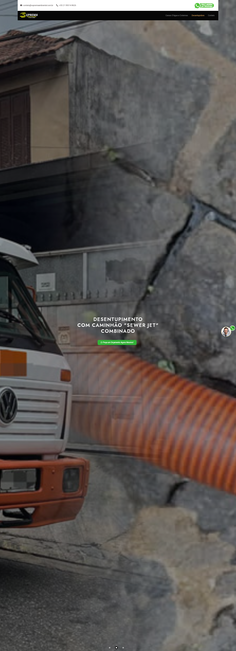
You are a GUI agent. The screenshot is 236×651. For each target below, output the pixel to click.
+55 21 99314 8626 (67, 5)
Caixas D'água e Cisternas (177, 15)
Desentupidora (198, 15)
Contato (211, 15)
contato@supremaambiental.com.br (38, 5)
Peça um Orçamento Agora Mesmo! (117, 342)
